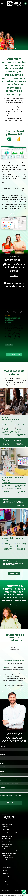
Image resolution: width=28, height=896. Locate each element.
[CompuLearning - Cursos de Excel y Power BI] (14, 3)
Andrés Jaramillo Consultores (14, 892)
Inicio (3, 864)
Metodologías (6, 876)
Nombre (2, 746)
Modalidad (3, 787)
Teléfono (2, 771)
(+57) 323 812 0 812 (9, 848)
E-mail (2, 763)
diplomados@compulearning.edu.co (12, 841)
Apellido (2, 754)
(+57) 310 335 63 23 (8, 840)
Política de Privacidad (14, 795)
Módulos (4, 870)
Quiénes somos (6, 867)
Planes (4, 879)
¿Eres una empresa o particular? (9, 780)
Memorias (5, 873)
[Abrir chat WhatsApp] (24, 892)
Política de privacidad (8, 884)
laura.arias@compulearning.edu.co (12, 850)
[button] (2, 3)
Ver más (9, 345)
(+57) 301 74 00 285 (8, 857)
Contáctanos (5, 881)
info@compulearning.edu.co (11, 859)
